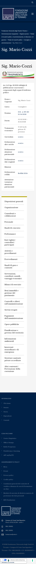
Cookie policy (8, 479)
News (5, 467)
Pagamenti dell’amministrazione (13, 317)
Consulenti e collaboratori (10, 214)
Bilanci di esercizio (12, 285)
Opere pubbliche (11, 324)
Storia (6, 412)
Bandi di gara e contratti (11, 266)
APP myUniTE (9, 455)
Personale (8, 222)
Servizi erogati (10, 310)
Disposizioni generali (13, 201)
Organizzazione (11, 207)
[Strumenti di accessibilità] (8, 560)
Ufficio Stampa (9, 442)
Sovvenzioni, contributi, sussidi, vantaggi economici (13, 276)
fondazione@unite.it (11, 534)
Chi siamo (7, 403)
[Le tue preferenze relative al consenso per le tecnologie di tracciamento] (32, 560)
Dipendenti (8, 416)
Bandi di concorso (12, 228)
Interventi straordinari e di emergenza (11, 349)
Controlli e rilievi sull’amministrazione (13, 302)
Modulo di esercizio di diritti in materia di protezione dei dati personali (18, 494)
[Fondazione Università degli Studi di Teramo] (15, 14)
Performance (10, 234)
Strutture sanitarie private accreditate (12, 359)
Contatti (6, 420)
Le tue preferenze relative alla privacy (15, 559)
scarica (20, 137)
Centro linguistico (10, 438)
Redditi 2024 (23, 173)
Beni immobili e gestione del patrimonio (11, 293)
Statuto (6, 407)
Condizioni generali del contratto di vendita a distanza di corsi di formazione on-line (18, 486)
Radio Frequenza (10, 447)
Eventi (6, 471)
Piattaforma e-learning (12, 451)
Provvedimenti (10, 259)
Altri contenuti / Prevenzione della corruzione (12, 368)
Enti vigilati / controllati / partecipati (10, 242)
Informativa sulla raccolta (8, 562)
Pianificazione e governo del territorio (14, 331)
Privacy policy (8, 475)
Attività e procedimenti (10, 252)
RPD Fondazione (9, 500)
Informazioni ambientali (10, 340)
